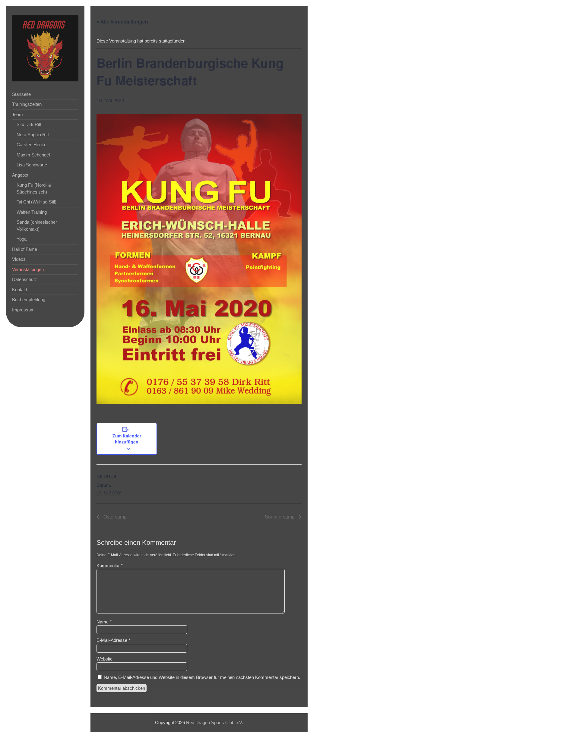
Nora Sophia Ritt (33, 134)
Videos (19, 259)
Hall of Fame (24, 249)
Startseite (21, 94)
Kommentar (109, 565)
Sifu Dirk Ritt (29, 124)
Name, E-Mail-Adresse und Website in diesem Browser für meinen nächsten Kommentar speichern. (202, 677)
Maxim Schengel (33, 154)
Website (104, 658)
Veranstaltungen (28, 269)
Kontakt (19, 289)
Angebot (20, 175)
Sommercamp (280, 516)
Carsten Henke (31, 144)
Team (17, 114)
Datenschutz (24, 279)
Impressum (23, 309)
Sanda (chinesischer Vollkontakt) (37, 225)
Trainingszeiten (27, 104)
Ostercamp (114, 516)
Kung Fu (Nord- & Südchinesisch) (34, 188)
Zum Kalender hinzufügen (126, 439)
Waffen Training (32, 212)
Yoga (22, 238)
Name (104, 621)
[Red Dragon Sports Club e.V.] (45, 79)
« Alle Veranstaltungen (122, 21)
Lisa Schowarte (32, 164)
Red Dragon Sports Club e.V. (214, 722)
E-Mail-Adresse (113, 640)
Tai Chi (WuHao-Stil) (36, 201)
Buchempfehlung (28, 299)
